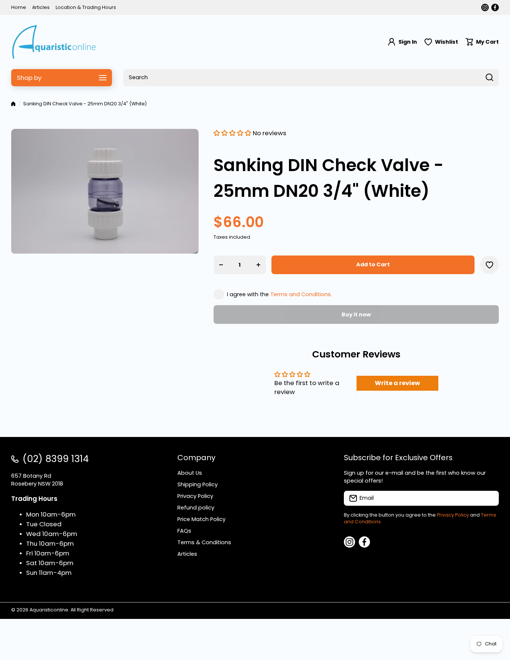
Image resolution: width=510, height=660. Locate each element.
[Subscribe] (489, 498)
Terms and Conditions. (301, 294)
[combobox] (311, 77)
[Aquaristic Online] (54, 42)
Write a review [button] (397, 383)
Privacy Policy (453, 515)
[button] (482, 42)
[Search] (489, 77)
